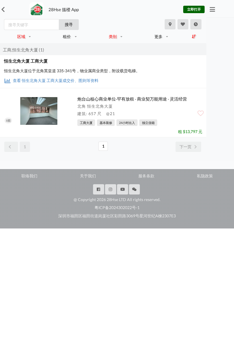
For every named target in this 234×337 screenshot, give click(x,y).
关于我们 (88, 175)
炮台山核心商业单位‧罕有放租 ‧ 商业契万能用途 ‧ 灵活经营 (132, 98)
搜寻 (69, 24)
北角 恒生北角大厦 (95, 106)
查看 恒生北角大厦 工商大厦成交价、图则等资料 (55, 80)
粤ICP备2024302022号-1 (117, 207)
